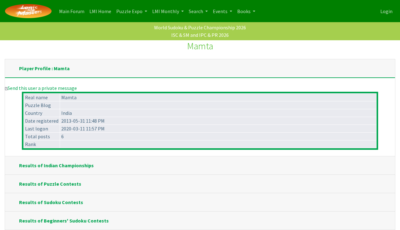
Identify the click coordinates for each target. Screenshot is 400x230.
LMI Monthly (166, 11)
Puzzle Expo (129, 11)
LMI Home (101, 11)
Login (386, 11)
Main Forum (73, 11)
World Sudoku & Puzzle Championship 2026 (200, 27)
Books (244, 11)
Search (196, 11)
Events (220, 11)
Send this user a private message (42, 88)
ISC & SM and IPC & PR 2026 (200, 35)
